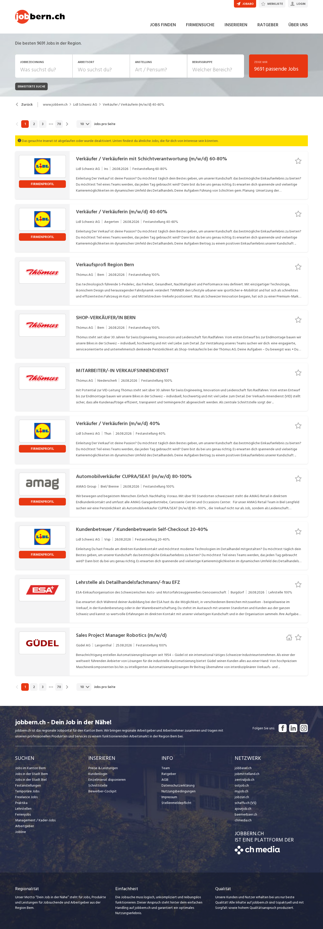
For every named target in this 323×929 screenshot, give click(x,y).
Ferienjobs (23, 814)
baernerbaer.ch (246, 814)
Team (166, 768)
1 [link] (25, 124)
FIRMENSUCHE (200, 24)
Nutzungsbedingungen (179, 791)
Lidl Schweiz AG (85, 104)
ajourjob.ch (243, 809)
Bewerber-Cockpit (102, 791)
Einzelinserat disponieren (107, 780)
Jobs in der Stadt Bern (31, 774)
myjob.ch (241, 791)
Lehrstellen (23, 809)
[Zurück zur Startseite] (257, 853)
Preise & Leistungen (103, 768)
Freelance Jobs (26, 797)
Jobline (20, 832)
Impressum (169, 797)
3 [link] (42, 124)
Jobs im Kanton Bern (30, 768)
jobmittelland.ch (247, 774)
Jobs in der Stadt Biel (31, 780)
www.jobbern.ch (55, 104)
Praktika (21, 803)
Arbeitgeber (24, 826)
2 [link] (34, 124)
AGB (165, 780)
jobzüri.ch (242, 797)
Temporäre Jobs (27, 791)
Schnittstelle (97, 785)
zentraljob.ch (244, 780)
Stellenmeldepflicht (177, 803)
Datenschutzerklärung (178, 785)
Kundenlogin (97, 774)
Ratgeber (169, 774)
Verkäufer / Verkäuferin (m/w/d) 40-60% (133, 104)
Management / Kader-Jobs (35, 820)
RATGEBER (267, 24)
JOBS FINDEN (163, 24)
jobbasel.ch (243, 768)
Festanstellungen (28, 785)
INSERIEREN (236, 24)
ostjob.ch (242, 785)
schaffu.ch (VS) (245, 803)
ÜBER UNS (298, 24)
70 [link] (59, 124)
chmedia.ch (243, 820)
